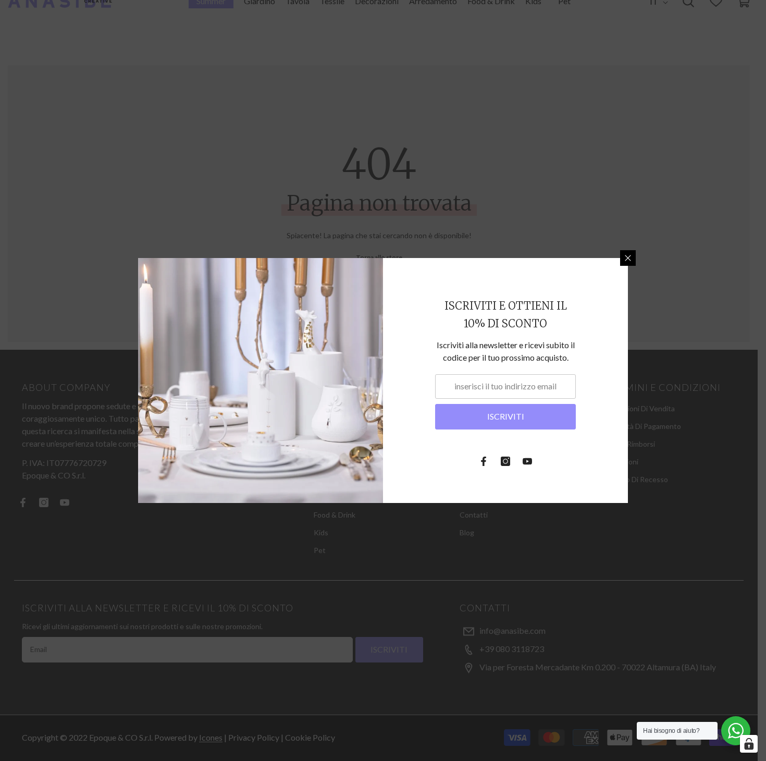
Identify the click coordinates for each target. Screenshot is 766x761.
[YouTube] (527, 461)
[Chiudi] (628, 258)
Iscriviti (505, 416)
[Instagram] (505, 461)
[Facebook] (484, 461)
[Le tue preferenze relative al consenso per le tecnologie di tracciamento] (749, 744)
